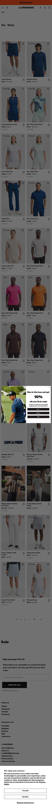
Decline (25, 797)
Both (38, 416)
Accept (25, 791)
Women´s (38, 413)
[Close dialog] (49, 387)
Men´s (38, 409)
